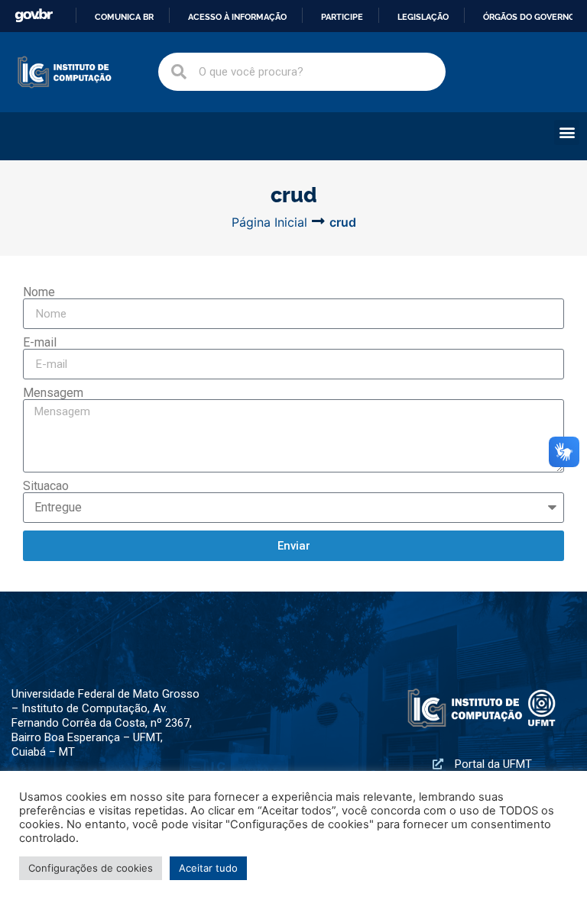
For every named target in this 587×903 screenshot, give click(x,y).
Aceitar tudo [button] (208, 868)
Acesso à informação (237, 16)
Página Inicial (269, 222)
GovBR (34, 15)
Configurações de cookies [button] (90, 868)
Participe (342, 16)
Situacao (46, 486)
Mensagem (53, 393)
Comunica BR (124, 16)
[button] (566, 132)
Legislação (423, 16)
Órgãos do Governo (529, 16)
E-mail (40, 343)
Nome (39, 292)
